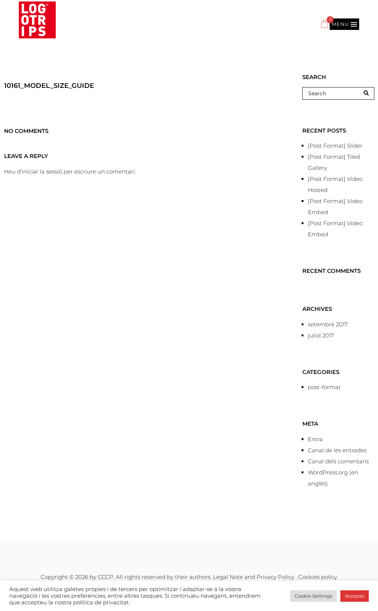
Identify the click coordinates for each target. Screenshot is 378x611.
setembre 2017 (328, 324)
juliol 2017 (321, 335)
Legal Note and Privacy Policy (254, 576)
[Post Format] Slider (335, 145)
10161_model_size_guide (49, 86)
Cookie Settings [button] (313, 596)
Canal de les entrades (337, 450)
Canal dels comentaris (338, 461)
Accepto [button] (354, 596)
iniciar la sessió (42, 171)
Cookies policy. (318, 576)
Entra (315, 439)
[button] (344, 24)
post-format (324, 387)
